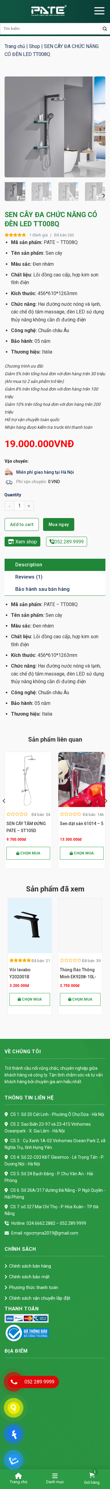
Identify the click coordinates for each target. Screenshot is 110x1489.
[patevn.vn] (49, 10)
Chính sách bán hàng (30, 1266)
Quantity (12, 494)
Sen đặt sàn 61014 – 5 (81, 823)
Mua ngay (59, 524)
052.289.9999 (69, 542)
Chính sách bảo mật (29, 1277)
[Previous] (14, 127)
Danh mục (55, 1482)
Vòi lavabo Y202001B (20, 973)
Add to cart (22, 524)
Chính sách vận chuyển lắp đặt (39, 1298)
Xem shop (25, 542)
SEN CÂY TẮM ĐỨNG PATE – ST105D (26, 827)
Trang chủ (15, 46)
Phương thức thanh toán (33, 1287)
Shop (34, 46)
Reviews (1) (29, 577)
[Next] (95, 127)
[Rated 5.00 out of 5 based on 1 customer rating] (15, 235)
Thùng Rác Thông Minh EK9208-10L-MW (78, 973)
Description (28, 565)
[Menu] (99, 10)
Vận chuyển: (17, 461)
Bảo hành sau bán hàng (42, 589)
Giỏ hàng (92, 1482)
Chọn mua (29, 853)
